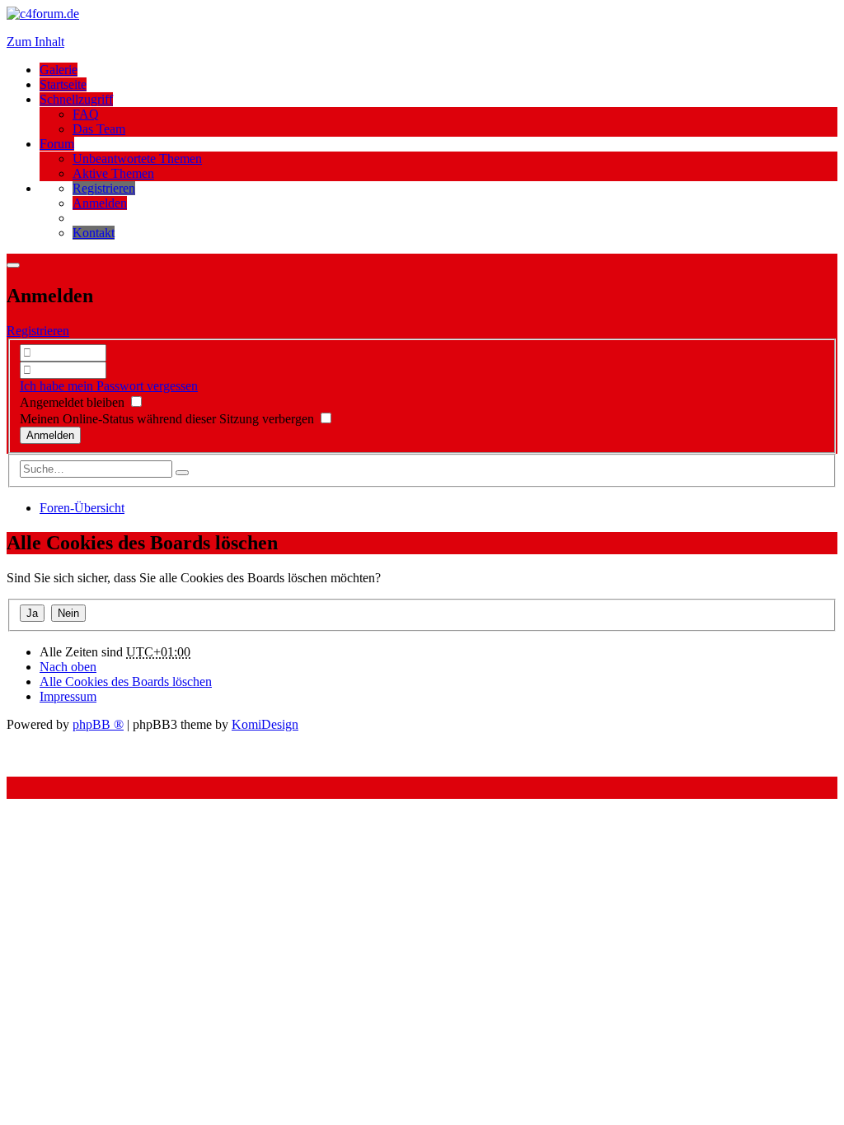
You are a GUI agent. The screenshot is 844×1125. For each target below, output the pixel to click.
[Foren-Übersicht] (43, 14)
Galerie (58, 70)
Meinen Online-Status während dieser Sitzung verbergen (168, 419)
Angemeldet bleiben (74, 402)
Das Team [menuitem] (99, 129)
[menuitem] (104, 188)
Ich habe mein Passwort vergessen (109, 386)
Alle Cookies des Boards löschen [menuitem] (126, 682)
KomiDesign (265, 724)
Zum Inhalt (35, 42)
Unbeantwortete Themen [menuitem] (137, 159)
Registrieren (38, 331)
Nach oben (68, 667)
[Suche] (182, 472)
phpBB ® (98, 724)
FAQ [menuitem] (86, 114)
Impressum (68, 696)
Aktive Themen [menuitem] (113, 173)
